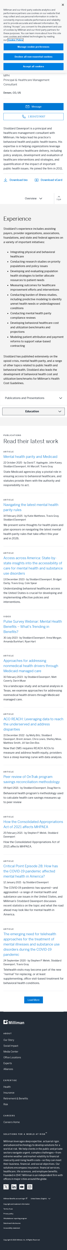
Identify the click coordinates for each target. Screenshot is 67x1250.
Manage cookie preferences (33, 46)
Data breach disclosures (12, 1223)
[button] (6, 1186)
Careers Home (11, 1122)
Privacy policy (8, 1214)
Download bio (19, 180)
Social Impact (10, 1045)
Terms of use (8, 1209)
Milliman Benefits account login (14, 1199)
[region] (33, 36)
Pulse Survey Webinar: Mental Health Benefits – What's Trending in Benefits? (32, 626)
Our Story (8, 1040)
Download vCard (51, 180)
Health (7, 1086)
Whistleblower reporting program (15, 1218)
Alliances (8, 1069)
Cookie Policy (15, 40)
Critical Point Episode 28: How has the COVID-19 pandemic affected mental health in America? (30, 871)
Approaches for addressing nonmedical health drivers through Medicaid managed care (30, 666)
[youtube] (21, 1186)
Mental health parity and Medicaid (30, 457)
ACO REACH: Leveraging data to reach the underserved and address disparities (33, 724)
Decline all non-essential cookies (33, 56)
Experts (7, 1063)
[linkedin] (13, 1186)
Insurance (8, 1092)
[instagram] (29, 1186)
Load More (34, 999)
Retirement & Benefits (15, 1098)
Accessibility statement (11, 1228)
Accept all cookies (33, 66)
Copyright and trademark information (16, 1204)
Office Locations (12, 1057)
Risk (5, 1104)
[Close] (63, 5)
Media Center (10, 1051)
